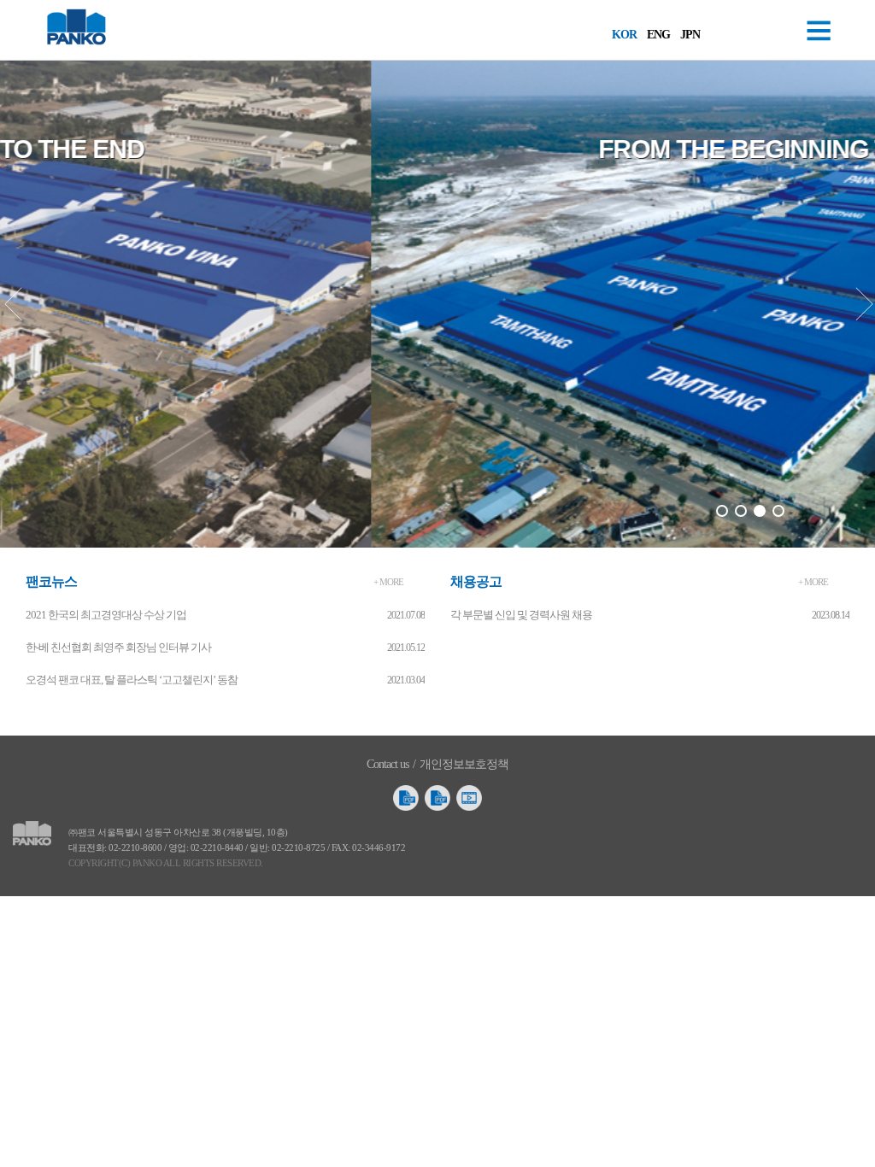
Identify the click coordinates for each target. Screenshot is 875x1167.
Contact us (387, 764)
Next (863, 304)
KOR (624, 34)
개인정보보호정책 (464, 764)
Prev (12, 304)
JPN (690, 34)
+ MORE (388, 582)
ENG (658, 34)
